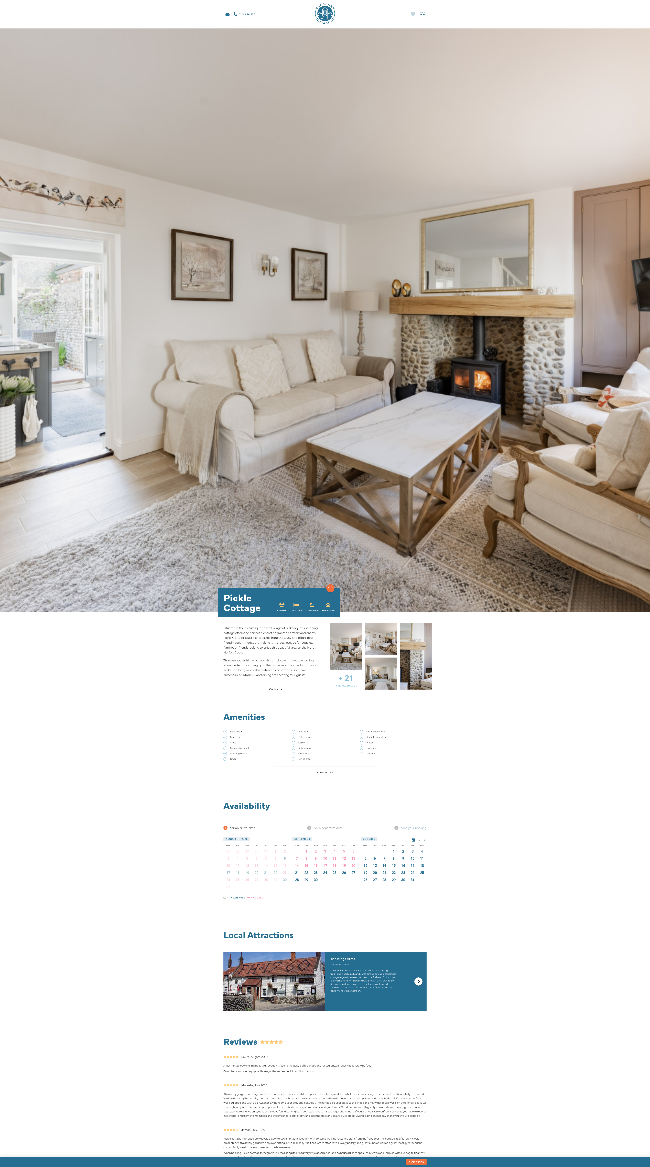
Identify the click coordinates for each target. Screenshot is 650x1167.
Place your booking (413, 828)
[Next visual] (418, 981)
